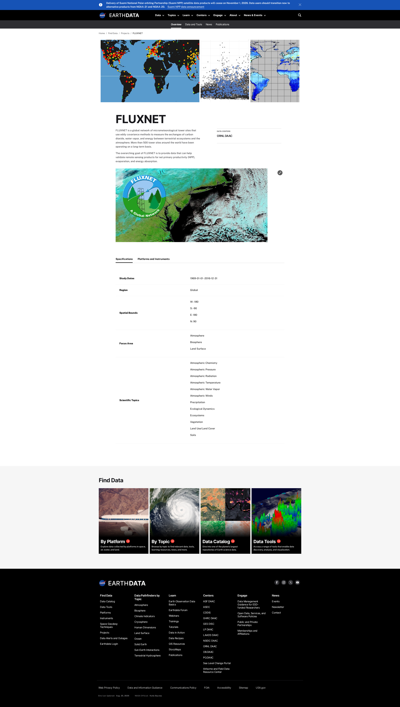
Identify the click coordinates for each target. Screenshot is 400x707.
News (209, 24)
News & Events (253, 15)
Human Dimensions (145, 627)
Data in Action (177, 632)
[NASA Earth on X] (290, 582)
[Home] (124, 15)
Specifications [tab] (124, 259)
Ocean (138, 638)
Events (275, 601)
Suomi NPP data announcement (186, 6)
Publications (222, 24)
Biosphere (139, 610)
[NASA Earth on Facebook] (276, 582)
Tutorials (173, 626)
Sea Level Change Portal (217, 663)
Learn (186, 15)
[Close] (300, 5)
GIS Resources (177, 643)
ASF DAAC (209, 601)
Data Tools (106, 607)
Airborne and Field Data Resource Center (216, 670)
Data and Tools (193, 24)
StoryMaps (175, 649)
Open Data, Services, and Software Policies (251, 615)
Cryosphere (140, 621)
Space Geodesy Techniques (109, 625)
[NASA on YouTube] (297, 582)
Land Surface (141, 633)
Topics (172, 15)
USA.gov (261, 687)
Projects (125, 33)
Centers (202, 15)
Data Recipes (176, 638)
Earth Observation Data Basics (182, 603)
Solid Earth (140, 644)
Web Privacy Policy (109, 687)
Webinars (174, 615)
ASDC (206, 607)
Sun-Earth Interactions (146, 649)
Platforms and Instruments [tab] (154, 259)
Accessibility (224, 687)
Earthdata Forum (178, 610)
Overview (176, 24)
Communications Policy (183, 687)
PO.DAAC (208, 657)
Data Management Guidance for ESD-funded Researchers (249, 604)
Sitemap (243, 687)
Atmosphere (141, 604)
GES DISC (208, 623)
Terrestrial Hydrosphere (147, 655)
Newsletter (278, 607)
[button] (192, 206)
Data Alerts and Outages (114, 638)
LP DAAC (208, 629)
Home (102, 33)
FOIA (206, 687)
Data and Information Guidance (145, 687)
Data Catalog (107, 601)
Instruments (106, 618)
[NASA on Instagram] (283, 582)
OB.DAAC (208, 651)
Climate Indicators (144, 616)
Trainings (174, 621)
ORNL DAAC (210, 646)
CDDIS (207, 612)
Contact (276, 612)
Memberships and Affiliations (247, 632)
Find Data (113, 33)
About (233, 15)
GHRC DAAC (210, 618)
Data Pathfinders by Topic (147, 597)
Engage (218, 15)
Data (158, 15)
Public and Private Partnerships (248, 623)
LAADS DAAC (210, 635)
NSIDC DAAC (210, 640)
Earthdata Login (109, 643)
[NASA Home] (103, 15)
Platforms (105, 612)
